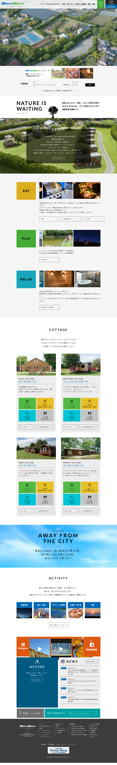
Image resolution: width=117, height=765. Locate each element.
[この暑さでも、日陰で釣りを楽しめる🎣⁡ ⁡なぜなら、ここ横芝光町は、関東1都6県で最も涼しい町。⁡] (61, 649)
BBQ (42, 219)
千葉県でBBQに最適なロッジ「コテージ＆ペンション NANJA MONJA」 (12, 4)
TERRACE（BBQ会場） (78, 728)
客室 (63, 4)
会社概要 (92, 730)
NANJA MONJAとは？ (53, 4)
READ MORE (57, 158)
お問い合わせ (94, 734)
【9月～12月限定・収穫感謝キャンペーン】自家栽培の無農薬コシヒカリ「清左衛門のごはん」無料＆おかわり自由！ (83, 672)
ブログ (92, 736)
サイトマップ (72, 744)
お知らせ (92, 732)
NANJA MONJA (57, 757)
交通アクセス (94, 726)
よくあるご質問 (94, 724)
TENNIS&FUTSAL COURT (79, 730)
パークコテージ (45, 734)
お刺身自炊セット (68, 219)
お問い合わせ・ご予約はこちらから (79, 713)
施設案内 (84, 4)
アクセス (101, 2)
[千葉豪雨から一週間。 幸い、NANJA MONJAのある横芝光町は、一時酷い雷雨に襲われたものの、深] (39, 649)
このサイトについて (61, 744)
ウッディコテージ (46, 736)
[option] (59, 190)
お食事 (77, 4)
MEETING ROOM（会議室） (79, 734)
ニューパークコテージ (47, 732)
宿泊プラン (70, 4)
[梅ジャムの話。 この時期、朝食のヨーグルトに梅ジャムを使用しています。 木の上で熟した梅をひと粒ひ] (82, 649)
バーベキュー (61, 728)
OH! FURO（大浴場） (77, 726)
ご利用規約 (51, 744)
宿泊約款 (43, 744)
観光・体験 (91, 4)
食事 (57, 726)
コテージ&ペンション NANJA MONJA (28, 726)
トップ (42, 4)
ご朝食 (88, 219)
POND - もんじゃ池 (77, 732)
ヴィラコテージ (45, 730)
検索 (90, 85)
